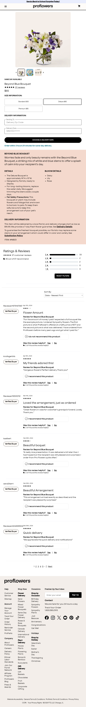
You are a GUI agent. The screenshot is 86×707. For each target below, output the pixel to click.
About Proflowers (9, 644)
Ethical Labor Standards (8, 660)
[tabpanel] (43, 39)
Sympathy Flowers (35, 606)
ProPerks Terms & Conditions (57, 699)
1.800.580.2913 (51, 610)
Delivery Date (11, 128)
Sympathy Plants (35, 612)
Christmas (35, 661)
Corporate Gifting (22, 688)
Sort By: (47, 292)
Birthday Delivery (35, 600)
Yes (49, 343)
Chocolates (23, 678)
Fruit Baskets (21, 682)
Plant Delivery (21, 642)
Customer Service (8, 595)
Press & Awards (7, 686)
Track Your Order (9, 618)
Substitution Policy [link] (13, 236)
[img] (43, 39)
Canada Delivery (21, 630)
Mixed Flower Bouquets (22, 607)
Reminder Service (8, 629)
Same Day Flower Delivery (22, 615)
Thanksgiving (37, 658)
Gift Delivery (21, 668)
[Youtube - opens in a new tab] (66, 618)
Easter (34, 649)
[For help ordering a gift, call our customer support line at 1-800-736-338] (43, 6)
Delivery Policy (7, 653)
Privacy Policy (74, 699)
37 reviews (20, 87)
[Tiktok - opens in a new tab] (78, 618)
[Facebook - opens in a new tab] (48, 618)
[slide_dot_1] (29, 72)
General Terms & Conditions (34, 699)
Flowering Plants (22, 653)
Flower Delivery (21, 595)
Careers (7, 648)
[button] (5, 6)
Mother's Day (35, 653)
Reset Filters (62, 276)
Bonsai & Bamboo (21, 659)
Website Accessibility (15, 699)
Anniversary (36, 622)
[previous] (16, 72)
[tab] (43, 39)
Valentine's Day (36, 644)
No (55, 343)
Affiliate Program (8, 675)
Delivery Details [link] (64, 227)
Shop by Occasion (35, 595)
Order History (7, 623)
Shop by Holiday (34, 639)
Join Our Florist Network (8, 668)
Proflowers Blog (9, 680)
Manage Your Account (8, 610)
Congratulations (38, 625)
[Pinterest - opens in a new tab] (72, 618)
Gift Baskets (21, 673)
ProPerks (8, 633)
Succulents (23, 663)
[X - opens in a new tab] (60, 618)
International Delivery (23, 636)
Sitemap (8, 599)
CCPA (24, 703)
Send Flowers (21, 600)
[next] (43, 72)
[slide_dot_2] (38, 72)
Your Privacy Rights (35, 703)
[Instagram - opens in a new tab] (54, 618)
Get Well (35, 628)
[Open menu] (5, 6)
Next (50, 566)
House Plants (21, 647)
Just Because (35, 617)
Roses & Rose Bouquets (22, 623)
